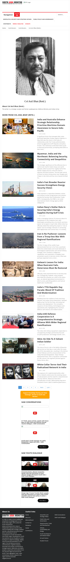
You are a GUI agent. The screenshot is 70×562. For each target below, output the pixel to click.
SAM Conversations (60, 515)
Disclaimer (28, 525)
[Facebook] (56, 3)
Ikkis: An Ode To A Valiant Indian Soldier (50, 340)
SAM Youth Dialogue (31, 453)
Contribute (7, 24)
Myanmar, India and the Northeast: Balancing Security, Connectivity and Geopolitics (52, 156)
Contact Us (28, 523)
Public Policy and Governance (43, 19)
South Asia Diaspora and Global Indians (45, 534)
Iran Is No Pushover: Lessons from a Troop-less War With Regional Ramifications (51, 236)
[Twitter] (53, 3)
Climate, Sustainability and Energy (45, 529)
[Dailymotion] (65, 3)
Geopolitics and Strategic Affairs (44, 515)
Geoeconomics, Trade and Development (46, 524)
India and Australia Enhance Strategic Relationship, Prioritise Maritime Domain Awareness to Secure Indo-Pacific (51, 125)
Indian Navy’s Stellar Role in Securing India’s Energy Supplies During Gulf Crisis (51, 210)
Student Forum (44, 541)
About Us (27, 517)
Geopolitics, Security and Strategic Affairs (17, 19)
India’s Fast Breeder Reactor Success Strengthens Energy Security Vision (51, 185)
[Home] (12, 2)
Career (27, 528)
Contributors (12, 28)
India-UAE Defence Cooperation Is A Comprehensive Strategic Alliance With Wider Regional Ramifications (51, 319)
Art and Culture (44, 538)
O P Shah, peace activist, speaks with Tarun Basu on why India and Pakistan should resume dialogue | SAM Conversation (34, 422)
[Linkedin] (59, 3)
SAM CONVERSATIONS (31, 402)
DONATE (27, 24)
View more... (43, 446)
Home (4, 28)
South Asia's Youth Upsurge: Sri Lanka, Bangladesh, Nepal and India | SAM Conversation (33, 442)
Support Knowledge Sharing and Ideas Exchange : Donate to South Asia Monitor (35, 394)
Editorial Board (29, 520)
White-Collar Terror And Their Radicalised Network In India (52, 366)
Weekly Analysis (18, 24)
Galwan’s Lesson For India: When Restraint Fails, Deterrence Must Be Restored (52, 265)
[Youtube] (62, 3)
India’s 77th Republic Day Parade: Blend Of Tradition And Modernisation (50, 290)
